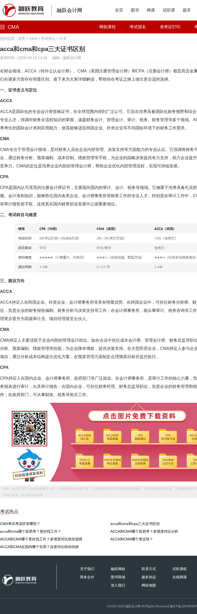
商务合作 (87, 577)
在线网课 (179, 577)
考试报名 (138, 27)
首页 (119, 10)
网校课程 (107, 27)
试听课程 (179, 569)
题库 (187, 10)
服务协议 (149, 577)
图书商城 (118, 577)
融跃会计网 (69, 10)
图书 (135, 10)
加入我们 (118, 585)
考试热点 (48, 38)
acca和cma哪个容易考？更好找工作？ (30, 531)
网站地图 (149, 585)
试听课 (169, 10)
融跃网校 (118, 569)
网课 (151, 10)
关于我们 (87, 569)
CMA (13, 27)
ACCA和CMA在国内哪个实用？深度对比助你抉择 (39, 547)
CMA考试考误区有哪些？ (20, 524)
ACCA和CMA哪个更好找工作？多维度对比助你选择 (41, 539)
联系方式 (149, 569)
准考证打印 (170, 27)
